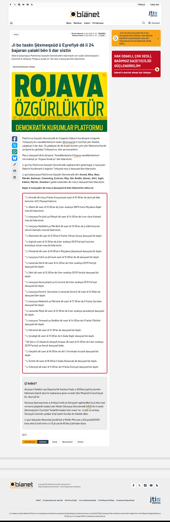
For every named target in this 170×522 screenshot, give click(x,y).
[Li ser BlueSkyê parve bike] (14, 158)
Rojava (77, 155)
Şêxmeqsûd (68, 141)
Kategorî (156, 23)
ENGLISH (154, 4)
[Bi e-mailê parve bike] (14, 171)
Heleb (54, 442)
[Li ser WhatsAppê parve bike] (14, 151)
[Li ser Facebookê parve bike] (14, 139)
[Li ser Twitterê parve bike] (14, 145)
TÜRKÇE (141, 4)
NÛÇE (16, 34)
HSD (89, 406)
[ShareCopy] (14, 164)
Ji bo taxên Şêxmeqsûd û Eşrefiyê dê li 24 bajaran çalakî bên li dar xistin (53, 47)
